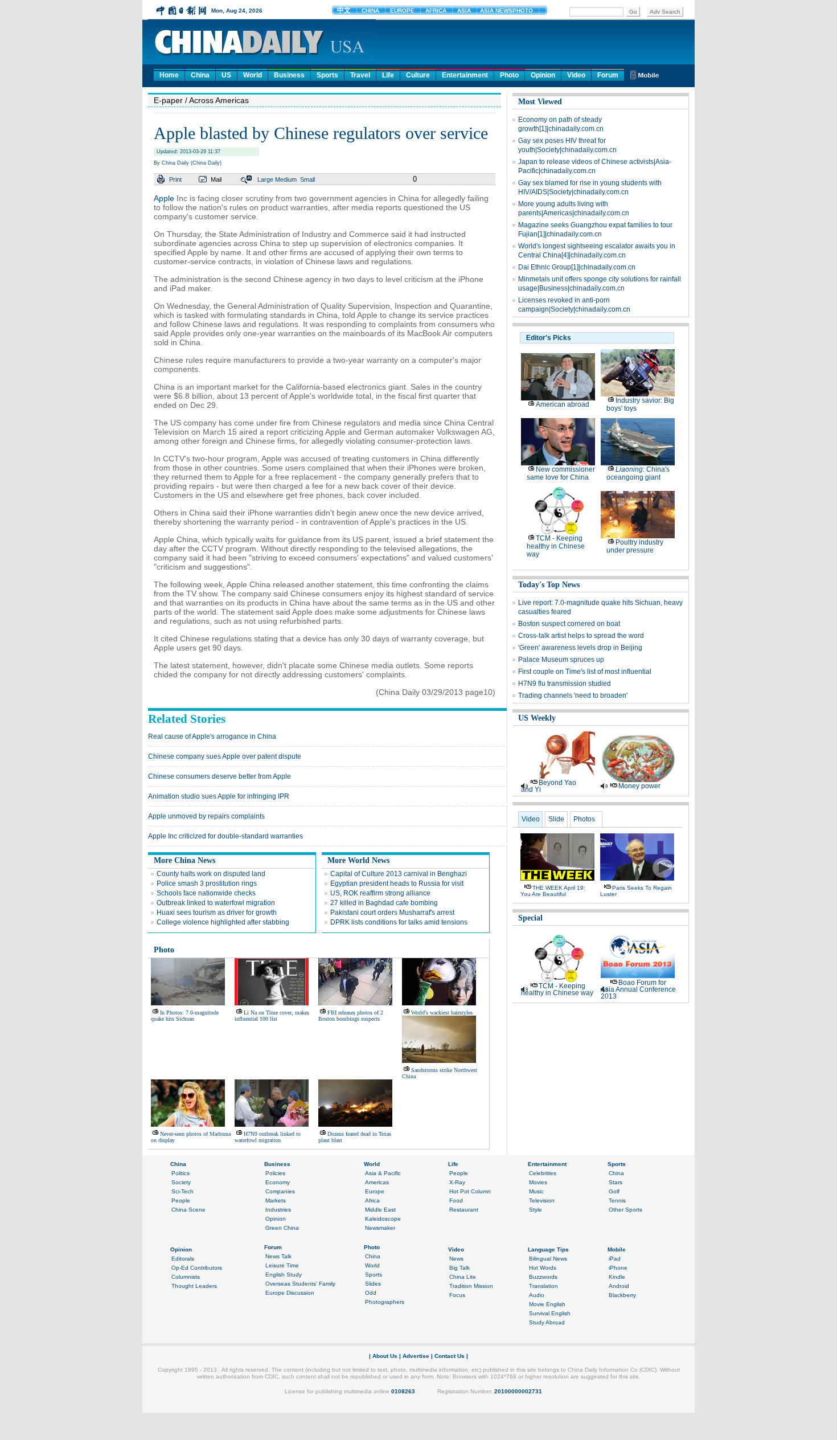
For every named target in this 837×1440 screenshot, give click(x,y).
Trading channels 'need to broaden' (572, 695)
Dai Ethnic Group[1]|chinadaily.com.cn (576, 267)
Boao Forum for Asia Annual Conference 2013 (638, 989)
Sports (327, 75)
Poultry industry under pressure (634, 546)
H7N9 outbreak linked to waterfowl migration (268, 1137)
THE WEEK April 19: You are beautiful (552, 891)
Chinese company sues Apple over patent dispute (224, 756)
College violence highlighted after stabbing (223, 922)
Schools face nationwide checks (206, 893)
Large (265, 179)
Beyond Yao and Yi (548, 786)
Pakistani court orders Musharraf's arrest (392, 913)
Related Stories (186, 719)
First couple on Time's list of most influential (584, 672)
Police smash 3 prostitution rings (207, 883)
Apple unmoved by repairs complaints (206, 816)
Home (169, 75)
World (252, 75)
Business (289, 75)
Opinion (543, 75)
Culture (418, 75)
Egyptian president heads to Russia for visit (396, 883)
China (200, 75)
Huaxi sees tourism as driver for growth (217, 913)
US (226, 75)
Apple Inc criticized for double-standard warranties (225, 836)
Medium (286, 179)
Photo (509, 75)
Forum (607, 75)
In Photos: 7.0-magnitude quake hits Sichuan (185, 1015)
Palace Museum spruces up (561, 660)
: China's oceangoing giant (638, 473)
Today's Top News (549, 584)
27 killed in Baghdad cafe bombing (384, 903)
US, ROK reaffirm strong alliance (380, 893)
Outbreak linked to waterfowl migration (216, 903)
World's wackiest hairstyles (442, 1012)
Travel (360, 75)
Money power (639, 786)
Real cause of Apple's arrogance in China (212, 737)
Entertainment (465, 75)
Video (576, 75)
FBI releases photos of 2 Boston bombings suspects (350, 1015)
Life (388, 75)
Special (530, 918)
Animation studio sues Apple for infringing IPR (218, 796)
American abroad (562, 404)
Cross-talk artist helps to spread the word (581, 636)
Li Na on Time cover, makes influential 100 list (272, 1015)
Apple (164, 198)
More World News (358, 860)
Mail (216, 179)
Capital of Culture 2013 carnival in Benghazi (398, 874)
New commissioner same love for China (561, 473)
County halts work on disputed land (211, 874)
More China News (184, 860)
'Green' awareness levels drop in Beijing (580, 648)
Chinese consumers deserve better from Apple (219, 776)
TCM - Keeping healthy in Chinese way (556, 546)
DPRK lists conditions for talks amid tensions (398, 922)
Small (307, 179)
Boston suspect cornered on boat (569, 624)
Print (175, 179)
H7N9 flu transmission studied (564, 684)
